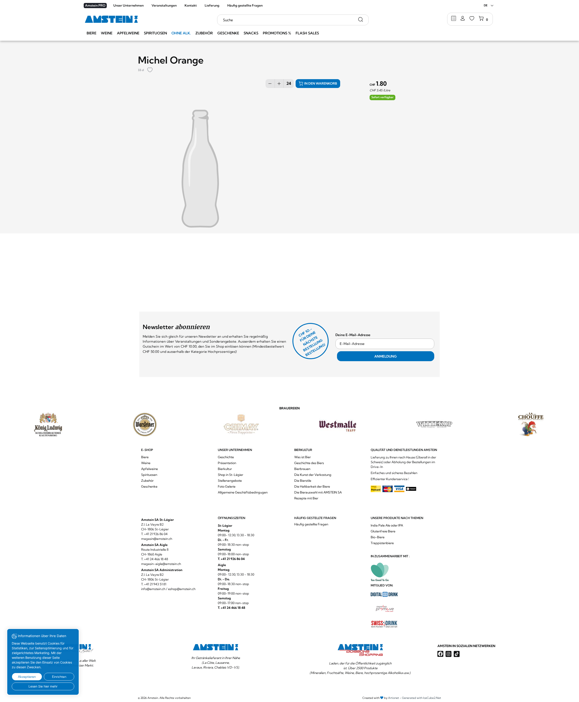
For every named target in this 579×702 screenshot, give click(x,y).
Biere (91, 33)
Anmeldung (385, 356)
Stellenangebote (230, 481)
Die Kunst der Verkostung (312, 475)
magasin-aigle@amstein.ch (161, 564)
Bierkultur (225, 469)
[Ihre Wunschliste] (472, 18)
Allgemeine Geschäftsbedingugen (243, 492)
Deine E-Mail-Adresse (352, 335)
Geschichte (226, 457)
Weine (106, 33)
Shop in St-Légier (230, 475)
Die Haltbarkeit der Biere (312, 486)
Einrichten (59, 677)
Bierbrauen (302, 469)
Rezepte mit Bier (306, 498)
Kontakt (191, 5)
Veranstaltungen (164, 5)
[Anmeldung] (462, 18)
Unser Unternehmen (128, 5)
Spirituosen (155, 33)
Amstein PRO (95, 5)
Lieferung (212, 5)
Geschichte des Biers (309, 463)
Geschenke (228, 33)
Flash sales (307, 33)
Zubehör (204, 33)
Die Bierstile (302, 481)
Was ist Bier (302, 457)
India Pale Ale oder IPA (387, 525)
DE (485, 5)
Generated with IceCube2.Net (421, 698)
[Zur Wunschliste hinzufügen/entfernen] (150, 70)
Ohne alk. (181, 33)
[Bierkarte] (453, 18)
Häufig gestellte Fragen (245, 5)
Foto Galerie (226, 486)
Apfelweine (128, 33)
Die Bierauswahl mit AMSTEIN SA (318, 492)
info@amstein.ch (153, 589)
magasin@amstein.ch (156, 539)
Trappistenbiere (382, 543)
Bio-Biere (377, 537)
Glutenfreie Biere (383, 531)
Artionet (393, 698)
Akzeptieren (27, 677)
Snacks (251, 33)
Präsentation (227, 463)
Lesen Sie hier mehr (42, 686)
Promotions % (277, 33)
